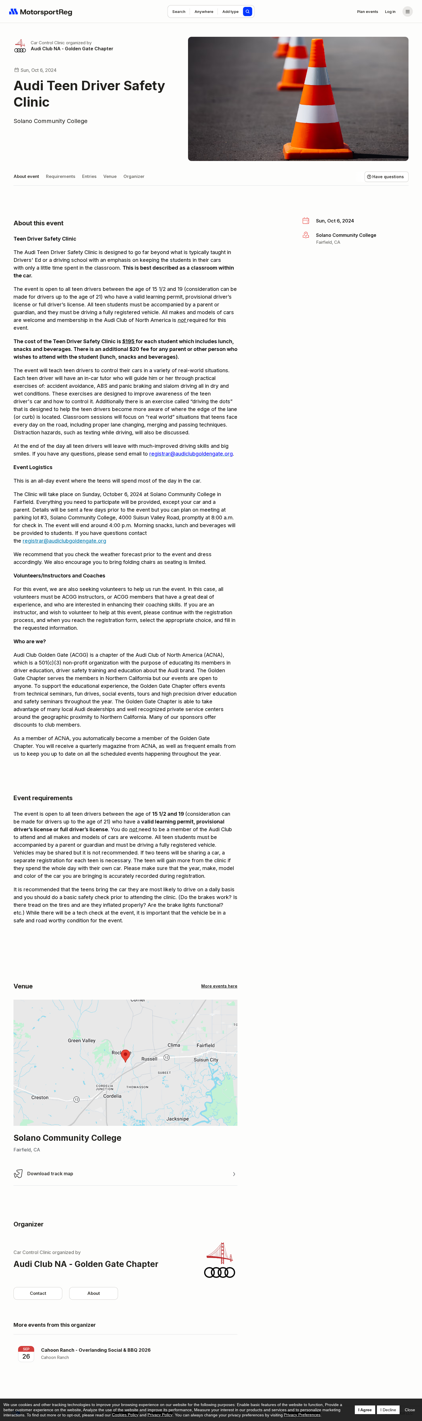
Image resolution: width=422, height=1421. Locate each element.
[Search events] (247, 11)
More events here (219, 986)
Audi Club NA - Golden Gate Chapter (72, 48)
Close (410, 1409)
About (93, 1293)
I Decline (388, 1409)
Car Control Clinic (48, 42)
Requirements (60, 176)
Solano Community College (50, 121)
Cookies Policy (125, 1414)
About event (26, 176)
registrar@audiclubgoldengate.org (64, 541)
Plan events (367, 11)
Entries (89, 176)
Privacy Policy (160, 1414)
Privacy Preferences (302, 1414)
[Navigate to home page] (40, 11)
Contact (38, 1293)
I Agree (365, 1409)
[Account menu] (407, 11)
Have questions (388, 176)
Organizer (133, 176)
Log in (390, 11)
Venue (110, 176)
